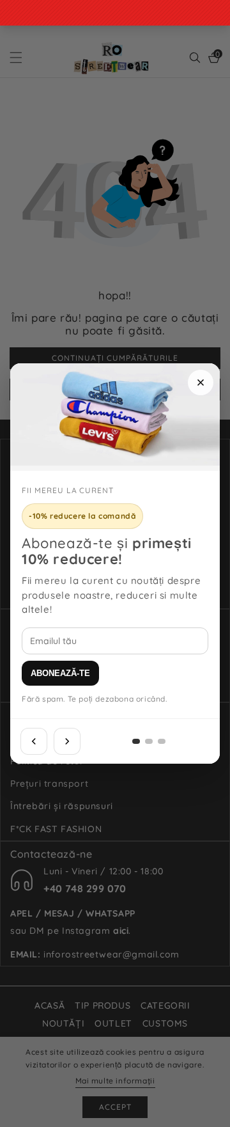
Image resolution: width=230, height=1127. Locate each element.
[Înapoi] (33, 741)
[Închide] (200, 382)
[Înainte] (67, 741)
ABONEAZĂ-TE (60, 673)
